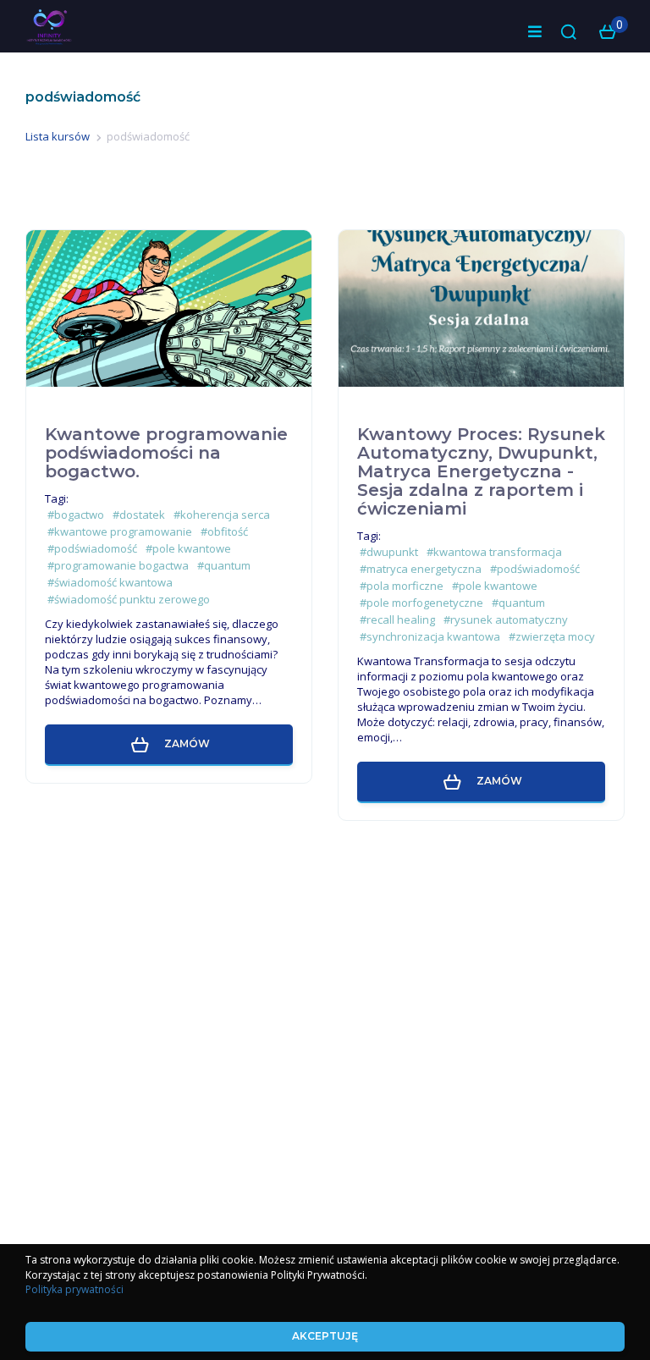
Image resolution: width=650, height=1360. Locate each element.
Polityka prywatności (74, 1289)
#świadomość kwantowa (110, 582)
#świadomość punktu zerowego (128, 599)
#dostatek (139, 514)
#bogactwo (75, 514)
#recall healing (397, 619)
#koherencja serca (222, 514)
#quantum (224, 565)
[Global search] (569, 32)
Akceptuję (325, 1336)
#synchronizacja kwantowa (430, 636)
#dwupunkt (389, 551)
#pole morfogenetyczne (421, 602)
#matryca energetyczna (421, 568)
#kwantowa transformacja (494, 551)
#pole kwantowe (188, 548)
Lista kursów (57, 136)
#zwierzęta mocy (552, 636)
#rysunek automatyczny (505, 619)
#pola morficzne (401, 585)
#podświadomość (92, 548)
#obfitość (224, 531)
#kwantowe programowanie (119, 531)
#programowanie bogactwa (118, 565)
